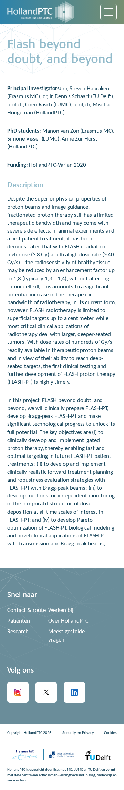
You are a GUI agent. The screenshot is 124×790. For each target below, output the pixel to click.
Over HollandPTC (68, 621)
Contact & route (26, 610)
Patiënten (18, 621)
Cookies (110, 733)
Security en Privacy (78, 733)
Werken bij (60, 610)
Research (18, 632)
